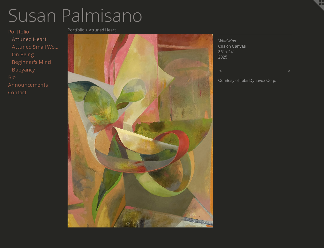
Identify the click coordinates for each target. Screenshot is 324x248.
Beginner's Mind (31, 62)
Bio (12, 77)
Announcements (28, 84)
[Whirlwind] (140, 130)
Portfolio (18, 31)
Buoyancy (23, 69)
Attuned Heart (29, 39)
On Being (23, 54)
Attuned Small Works (35, 46)
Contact (17, 92)
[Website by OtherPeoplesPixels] (314, 10)
